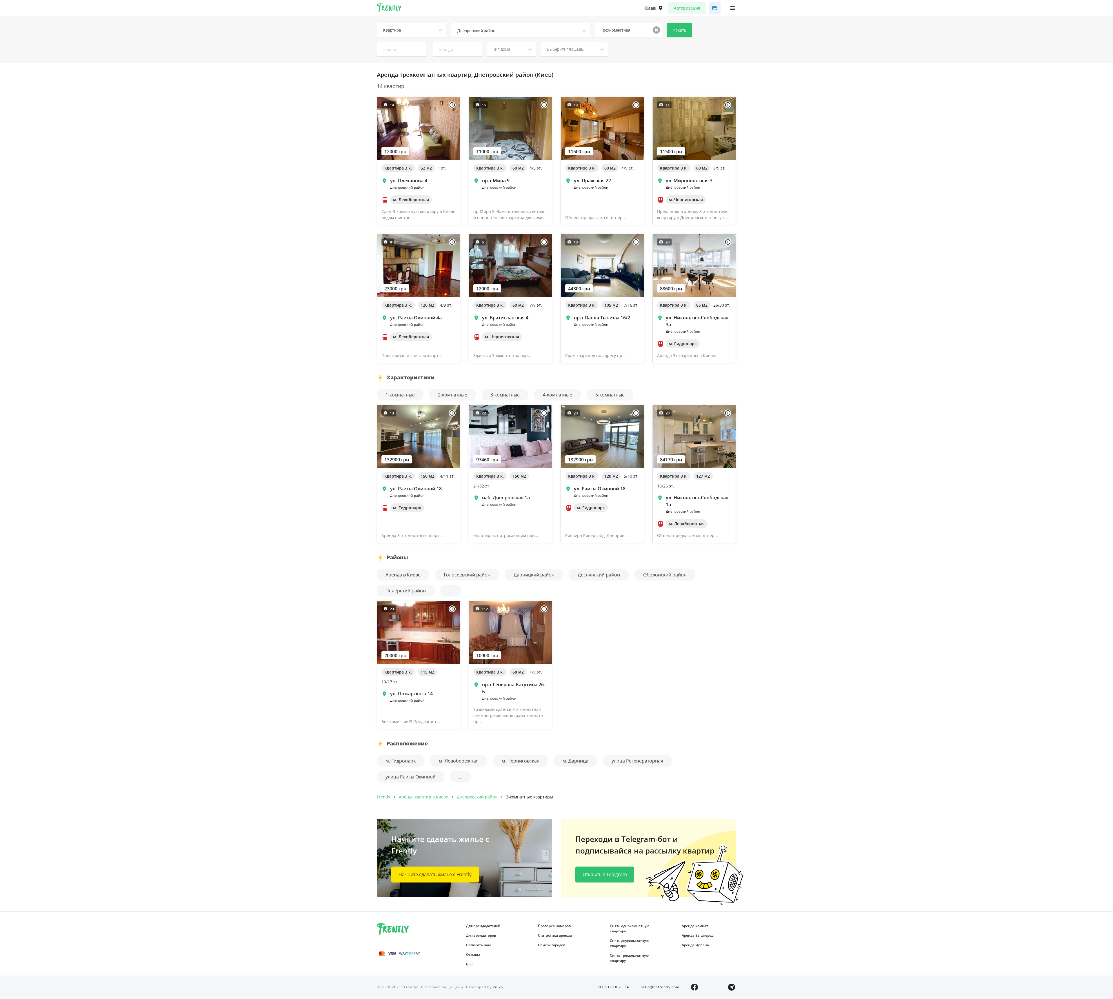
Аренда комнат (695, 925)
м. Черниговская (520, 761)
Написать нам (478, 944)
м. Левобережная (459, 761)
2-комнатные (452, 395)
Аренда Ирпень (695, 944)
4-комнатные (557, 395)
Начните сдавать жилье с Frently (435, 874)
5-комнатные (610, 395)
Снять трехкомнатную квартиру (629, 958)
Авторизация (687, 8)
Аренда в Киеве (403, 575)
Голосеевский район (467, 575)
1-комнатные (400, 395)
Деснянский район (599, 575)
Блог (470, 964)
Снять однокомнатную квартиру (629, 928)
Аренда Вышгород (697, 935)
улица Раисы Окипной (410, 777)
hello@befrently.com (660, 987)
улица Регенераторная (637, 761)
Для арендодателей (483, 925)
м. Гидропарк (400, 761)
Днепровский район (477, 797)
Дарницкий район (534, 575)
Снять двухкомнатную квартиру (629, 943)
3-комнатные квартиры (529, 797)
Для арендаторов (481, 935)
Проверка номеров (554, 925)
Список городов (551, 944)
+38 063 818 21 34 (611, 987)
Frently (389, 9)
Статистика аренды (555, 935)
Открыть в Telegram (605, 874)
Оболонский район (665, 575)
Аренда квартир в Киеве (423, 797)
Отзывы (473, 954)
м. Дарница (575, 761)
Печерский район (405, 590)
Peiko (498, 987)
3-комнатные (505, 395)
